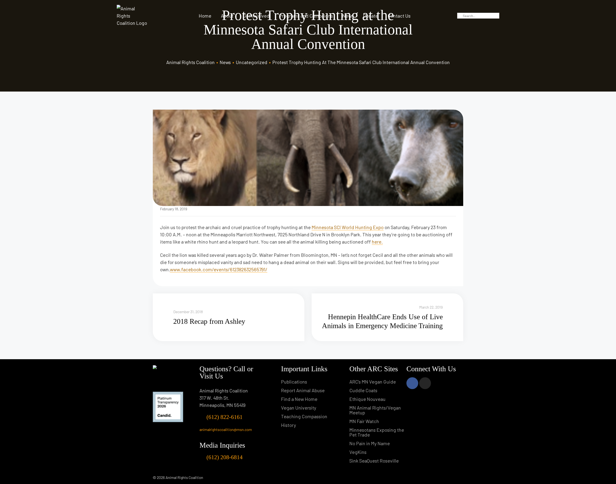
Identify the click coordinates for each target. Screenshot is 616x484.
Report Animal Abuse (303, 390)
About (227, 16)
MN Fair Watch (364, 421)
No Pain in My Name (369, 443)
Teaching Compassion (304, 416)
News (347, 16)
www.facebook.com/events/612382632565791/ (218, 269)
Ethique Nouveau (367, 399)
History (288, 425)
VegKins (357, 452)
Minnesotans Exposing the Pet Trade (376, 432)
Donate (370, 16)
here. (377, 242)
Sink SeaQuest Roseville (374, 461)
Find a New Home (299, 399)
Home (205, 16)
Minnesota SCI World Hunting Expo (348, 227)
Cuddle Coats (363, 390)
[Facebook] (412, 383)
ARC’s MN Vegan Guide (372, 382)
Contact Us (399, 16)
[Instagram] (425, 383)
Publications (294, 382)
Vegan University (298, 408)
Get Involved (256, 16)
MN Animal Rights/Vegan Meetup (375, 410)
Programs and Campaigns (306, 16)
